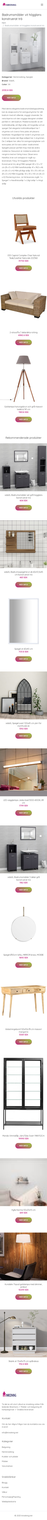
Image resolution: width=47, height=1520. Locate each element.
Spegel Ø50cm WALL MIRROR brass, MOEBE (23, 955)
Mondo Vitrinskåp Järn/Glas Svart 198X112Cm (23, 1135)
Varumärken (7, 1466)
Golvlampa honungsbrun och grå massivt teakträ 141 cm (23, 408)
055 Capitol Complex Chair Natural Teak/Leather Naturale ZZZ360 (24, 256)
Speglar (29, 77)
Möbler (5, 1461)
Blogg (4, 1482)
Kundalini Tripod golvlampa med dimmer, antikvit (23, 1285)
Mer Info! (11, 98)
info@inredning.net (10, 1432)
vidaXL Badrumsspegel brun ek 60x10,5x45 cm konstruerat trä (23, 573)
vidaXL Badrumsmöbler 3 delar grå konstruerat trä (24, 878)
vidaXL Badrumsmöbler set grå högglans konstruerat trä (23, 496)
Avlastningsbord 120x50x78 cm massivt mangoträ (23, 1030)
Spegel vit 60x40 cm (23, 649)
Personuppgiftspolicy (11, 1497)
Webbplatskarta (9, 1501)
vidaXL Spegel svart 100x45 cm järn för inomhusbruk (23, 724)
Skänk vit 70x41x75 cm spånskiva (23, 1361)
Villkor (4, 1492)
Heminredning (19, 77)
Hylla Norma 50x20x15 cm (23, 1210)
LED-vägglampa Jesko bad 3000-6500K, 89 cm (23, 801)
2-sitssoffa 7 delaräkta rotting (23, 332)
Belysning (6, 1447)
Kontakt (5, 1487)
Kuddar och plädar (10, 1456)
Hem (4, 23)
